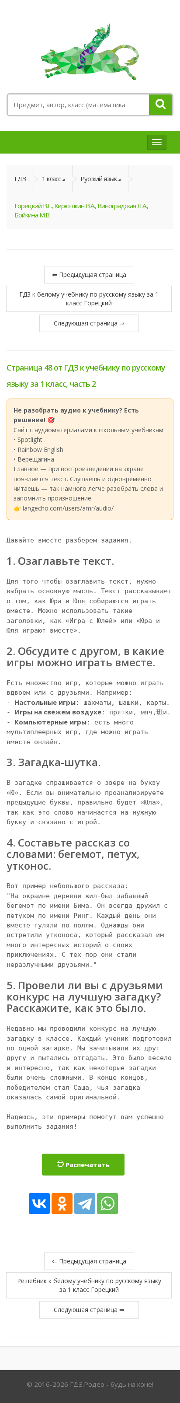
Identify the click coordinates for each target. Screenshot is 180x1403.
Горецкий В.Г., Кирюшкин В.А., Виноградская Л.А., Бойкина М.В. (81, 210)
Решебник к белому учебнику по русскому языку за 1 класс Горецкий (89, 1285)
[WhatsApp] (107, 1203)
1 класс (51, 178)
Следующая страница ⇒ (89, 323)
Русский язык (98, 178)
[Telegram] (84, 1203)
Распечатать (87, 1164)
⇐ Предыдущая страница (89, 274)
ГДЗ (20, 178)
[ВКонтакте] (39, 1203)
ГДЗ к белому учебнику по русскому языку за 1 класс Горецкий (89, 298)
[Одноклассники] (62, 1203)
